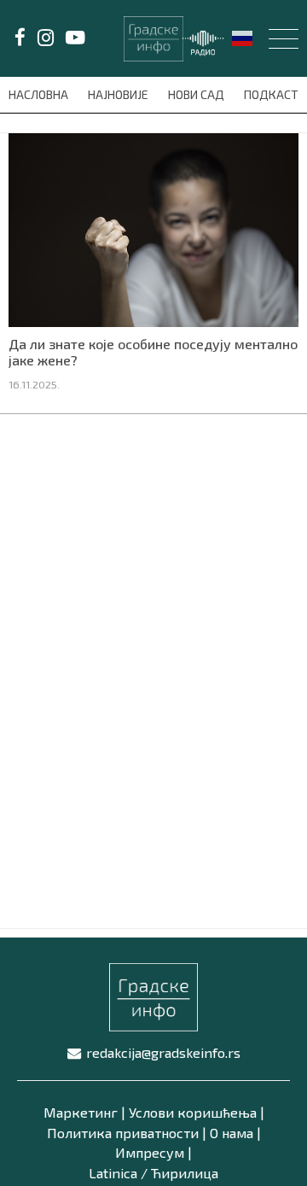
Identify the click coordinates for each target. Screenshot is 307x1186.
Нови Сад (197, 94)
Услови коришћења (193, 1112)
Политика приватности (123, 1133)
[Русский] (243, 36)
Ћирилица (184, 1173)
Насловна (40, 94)
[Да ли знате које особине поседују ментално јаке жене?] (153, 228)
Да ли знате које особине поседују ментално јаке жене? (153, 352)
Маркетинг (80, 1112)
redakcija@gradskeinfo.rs (163, 1052)
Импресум (149, 1152)
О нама (231, 1133)
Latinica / (118, 1173)
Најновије (119, 94)
